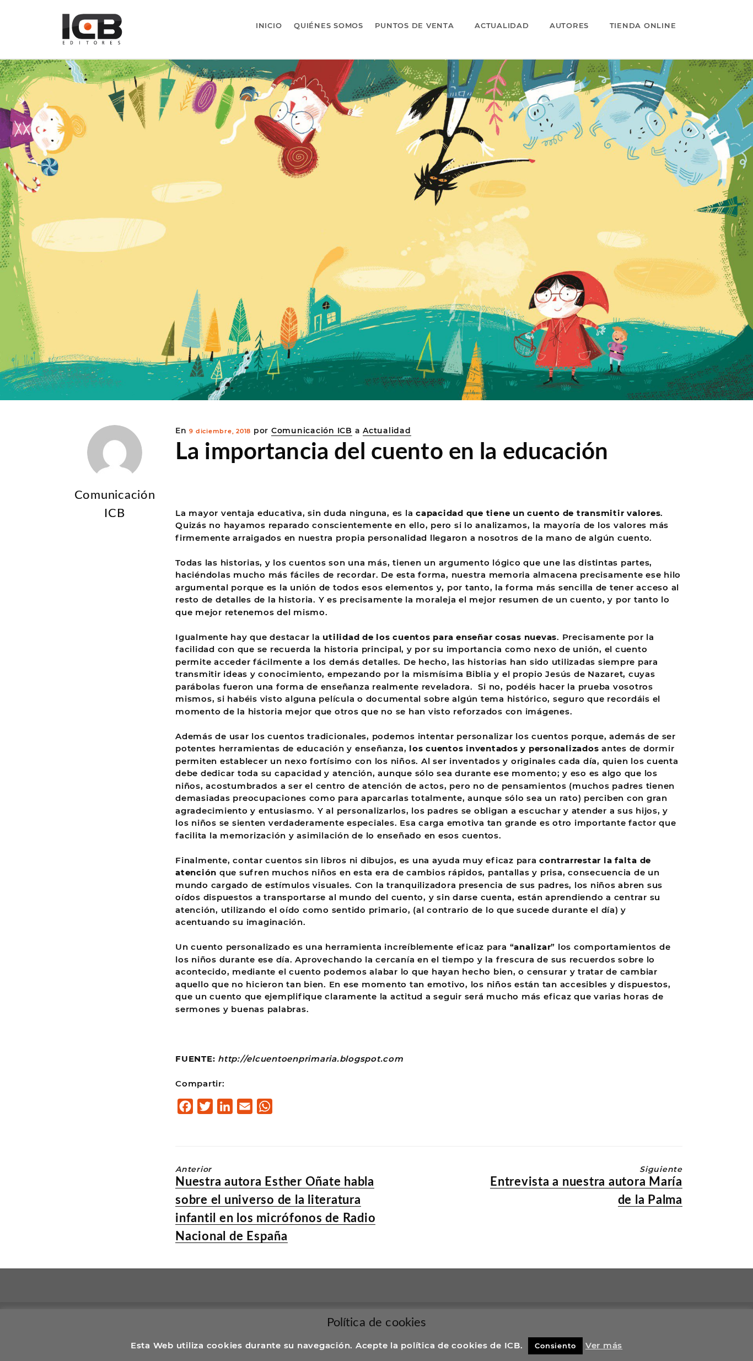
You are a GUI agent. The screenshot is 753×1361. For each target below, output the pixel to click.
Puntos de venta (414, 25)
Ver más (603, 1345)
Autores (569, 25)
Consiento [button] (555, 1345)
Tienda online (643, 25)
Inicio (269, 25)
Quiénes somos (328, 25)
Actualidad (502, 25)
